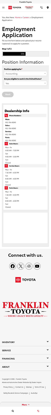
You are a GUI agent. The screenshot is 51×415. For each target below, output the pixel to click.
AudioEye (34, 393)
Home (18, 17)
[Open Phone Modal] (41, 7)
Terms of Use (39, 387)
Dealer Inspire (36, 382)
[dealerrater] (29, 266)
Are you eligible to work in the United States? (23, 78)
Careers (26, 17)
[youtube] (37, 266)
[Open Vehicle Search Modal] (13, 411)
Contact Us (19, 387)
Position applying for (13, 69)
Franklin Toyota (21, 379)
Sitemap (29, 387)
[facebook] (12, 266)
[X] (20, 266)
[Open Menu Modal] (3, 7)
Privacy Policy (8, 387)
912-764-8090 (10, 122)
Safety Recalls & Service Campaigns (15, 393)
